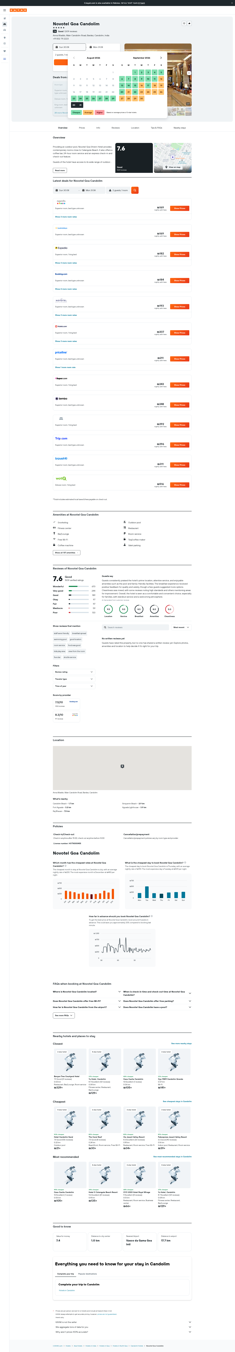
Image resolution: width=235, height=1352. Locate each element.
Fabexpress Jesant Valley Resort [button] (172, 1137)
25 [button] (87, 98)
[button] (232, 3)
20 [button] (100, 92)
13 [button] (100, 85)
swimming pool (60, 639)
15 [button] (113, 85)
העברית (141, 3)
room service (59, 645)
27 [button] (100, 98)
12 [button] (93, 85)
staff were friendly (61, 633)
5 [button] (93, 79)
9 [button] (74, 85)
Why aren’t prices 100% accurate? (72, 1332)
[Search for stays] (4, 24)
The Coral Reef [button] (95, 1137)
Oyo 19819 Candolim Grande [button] (170, 1079)
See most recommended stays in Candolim (172, 1156)
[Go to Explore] (4, 37)
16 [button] (74, 92)
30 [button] (73, 105)
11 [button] (87, 85)
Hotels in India (91, 1346)
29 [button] (113, 98)
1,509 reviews (70, 31)
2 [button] (74, 79)
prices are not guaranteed (107, 1314)
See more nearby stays (181, 1043)
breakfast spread (79, 633)
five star (57, 657)
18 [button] (87, 92)
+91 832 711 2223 (61, 38)
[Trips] (4, 51)
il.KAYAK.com (57, 1346)
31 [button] (80, 105)
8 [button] (113, 79)
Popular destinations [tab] (87, 1274)
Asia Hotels (78, 1346)
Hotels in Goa (104, 1346)
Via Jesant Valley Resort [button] (134, 1137)
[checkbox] (66, 704)
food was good (74, 645)
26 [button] (93, 98)
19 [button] (93, 92)
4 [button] (87, 79)
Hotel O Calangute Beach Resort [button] (103, 1192)
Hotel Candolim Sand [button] (63, 1137)
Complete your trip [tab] (65, 1274)
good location (75, 639)
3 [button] (80, 79)
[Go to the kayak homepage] (18, 10)
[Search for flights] (4, 18)
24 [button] (80, 98)
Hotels (68, 1346)
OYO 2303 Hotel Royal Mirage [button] (136, 1192)
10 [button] (80, 85)
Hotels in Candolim (67, 1290)
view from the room (76, 651)
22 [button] (113, 92)
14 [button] (107, 85)
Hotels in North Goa (120, 1346)
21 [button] (107, 92)
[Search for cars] (4, 30)
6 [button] (100, 79)
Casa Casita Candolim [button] (133, 1079)
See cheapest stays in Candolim (177, 1101)
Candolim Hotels (137, 1346)
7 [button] (106, 79)
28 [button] (106, 98)
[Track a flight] (4, 43)
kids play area (59, 651)
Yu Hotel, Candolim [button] (97, 1079)
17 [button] (80, 92)
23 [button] (74, 98)
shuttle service (70, 657)
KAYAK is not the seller (66, 1322)
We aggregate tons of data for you (72, 1327)
